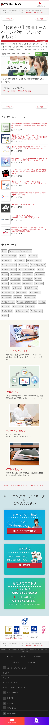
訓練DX (31, 306)
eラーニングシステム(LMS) (21, 251)
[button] (4, 667)
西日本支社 (19, 306)
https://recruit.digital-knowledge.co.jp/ (17, 91)
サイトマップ (24, 651)
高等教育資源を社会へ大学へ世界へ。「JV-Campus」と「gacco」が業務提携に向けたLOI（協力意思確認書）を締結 (28, 229)
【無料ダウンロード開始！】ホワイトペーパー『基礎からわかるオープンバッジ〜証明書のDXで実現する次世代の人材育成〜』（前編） (29, 137)
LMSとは (11, 392)
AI (5, 251)
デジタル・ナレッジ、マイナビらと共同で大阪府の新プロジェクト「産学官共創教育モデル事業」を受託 (28, 171)
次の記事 (40, 19)
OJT (24, 256)
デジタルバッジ (39, 265)
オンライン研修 (15, 430)
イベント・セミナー (10, 683)
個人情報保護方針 (23, 649)
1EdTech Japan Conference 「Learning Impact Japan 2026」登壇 (28, 193)
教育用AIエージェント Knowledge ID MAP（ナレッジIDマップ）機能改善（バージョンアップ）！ (29, 159)
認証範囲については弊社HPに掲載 (13, 638)
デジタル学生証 (10, 269)
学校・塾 (29, 283)
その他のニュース (11, 116)
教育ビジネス (9, 293)
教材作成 (18, 288)
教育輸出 (23, 293)
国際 (6, 279)
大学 (39, 279)
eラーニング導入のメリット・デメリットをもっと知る (23, 485)
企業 (6, 274)
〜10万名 (7, 260)
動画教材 (29, 274)
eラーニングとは (15, 351)
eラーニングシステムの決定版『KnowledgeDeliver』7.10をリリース (25, 217)
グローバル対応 (10, 265)
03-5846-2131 (24, 600)
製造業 (6, 306)
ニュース (6, 678)
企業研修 (16, 274)
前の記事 (9, 19)
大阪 (6, 283)
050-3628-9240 (24, 592)
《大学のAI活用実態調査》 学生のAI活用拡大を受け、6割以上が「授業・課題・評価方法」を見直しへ (29, 125)
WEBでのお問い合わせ (26, 531)
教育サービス (32, 288)
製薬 (43, 302)
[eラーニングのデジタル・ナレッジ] (11, 3)
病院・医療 (31, 297)
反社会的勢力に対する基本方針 (38, 649)
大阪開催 (16, 283)
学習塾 (40, 283)
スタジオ (24, 265)
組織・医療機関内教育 (28, 302)
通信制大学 (38, 311)
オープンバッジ (35, 260)
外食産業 (29, 279)
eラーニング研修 (10, 256)
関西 (6, 316)
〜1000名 (20, 260)
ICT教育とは (13, 469)
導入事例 (6, 673)
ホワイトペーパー (27, 269)
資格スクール (23, 311)
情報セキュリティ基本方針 (9, 649)
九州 (41, 269)
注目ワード (36, 293)
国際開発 (16, 279)
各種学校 (41, 274)
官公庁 (6, 288)
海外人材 (7, 297)
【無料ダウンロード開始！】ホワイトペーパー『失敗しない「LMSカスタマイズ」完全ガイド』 (29, 182)
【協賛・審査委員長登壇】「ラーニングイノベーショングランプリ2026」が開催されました (28, 147)
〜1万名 (34, 256)
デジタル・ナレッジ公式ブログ (14, 687)
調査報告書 (8, 311)
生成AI (19, 297)
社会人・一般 (9, 302)
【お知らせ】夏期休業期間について (24, 204)
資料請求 (26, 565)
